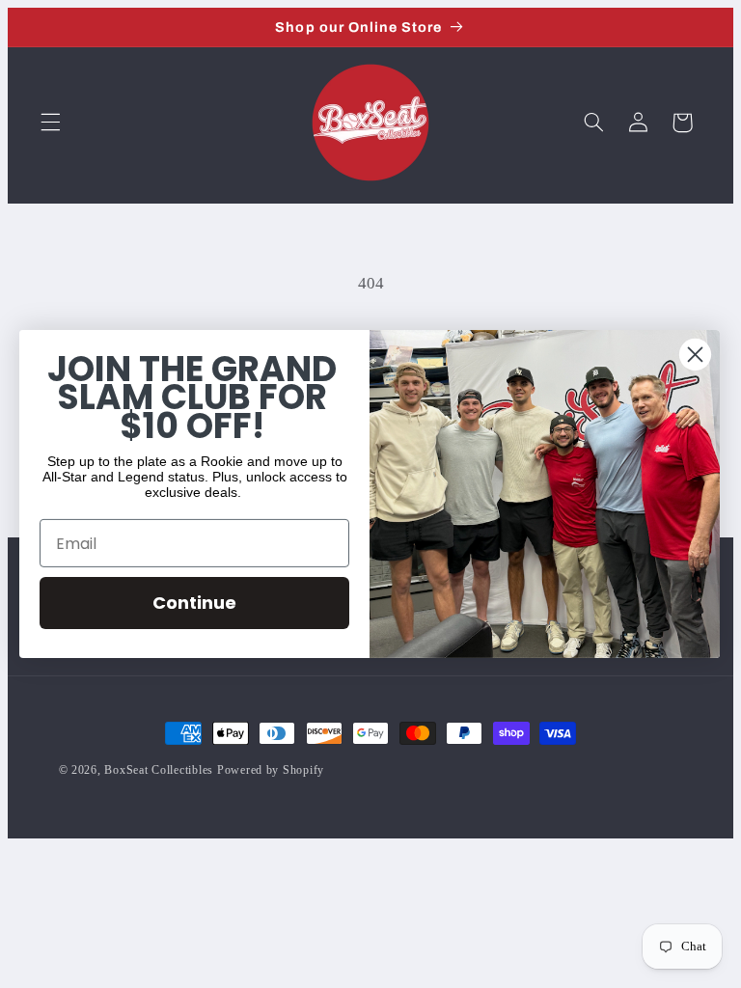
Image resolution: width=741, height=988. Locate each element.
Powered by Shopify (270, 770)
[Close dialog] (695, 354)
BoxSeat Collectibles (158, 770)
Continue (194, 602)
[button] (50, 122)
